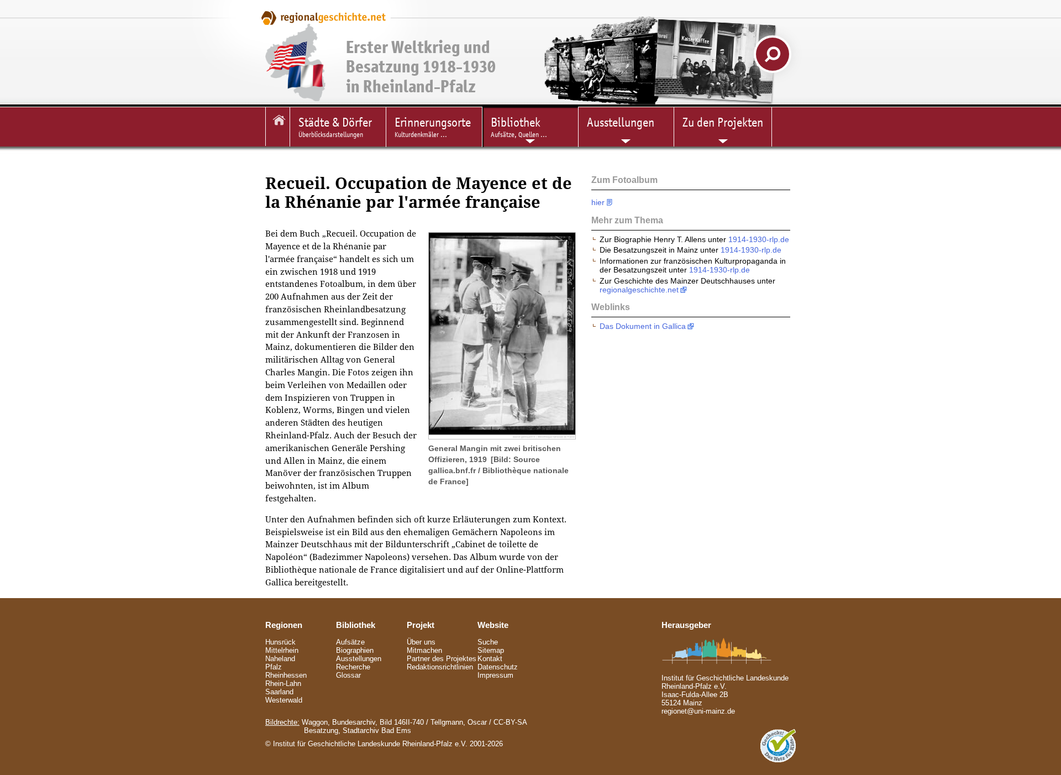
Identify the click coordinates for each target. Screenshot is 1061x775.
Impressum (495, 675)
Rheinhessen (286, 675)
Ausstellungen (358, 658)
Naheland (280, 658)
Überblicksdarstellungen (335, 126)
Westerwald (283, 700)
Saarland (279, 692)
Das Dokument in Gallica (643, 326)
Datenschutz (497, 667)
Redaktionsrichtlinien (440, 667)
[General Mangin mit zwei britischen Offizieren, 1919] (502, 436)
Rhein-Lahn (283, 683)
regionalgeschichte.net (639, 289)
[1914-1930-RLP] (278, 126)
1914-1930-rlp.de (758, 239)
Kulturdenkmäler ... (433, 126)
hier (598, 202)
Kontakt (489, 658)
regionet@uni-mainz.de (698, 711)
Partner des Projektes (441, 658)
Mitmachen (424, 650)
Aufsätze (350, 642)
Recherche (353, 667)
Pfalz (273, 667)
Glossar (348, 675)
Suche (487, 642)
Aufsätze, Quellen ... (519, 126)
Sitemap (490, 650)
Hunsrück (280, 642)
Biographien (355, 650)
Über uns (421, 642)
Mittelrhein (281, 650)
